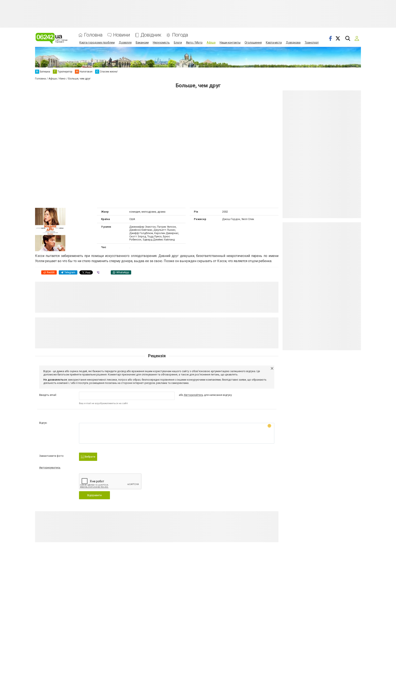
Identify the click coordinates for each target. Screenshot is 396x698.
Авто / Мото (194, 42)
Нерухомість (161, 42)
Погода (180, 35)
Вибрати (89, 456)
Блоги (178, 42)
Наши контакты (230, 42)
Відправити (94, 495)
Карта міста (274, 42)
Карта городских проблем (97, 42)
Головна (93, 35)
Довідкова (293, 42)
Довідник (151, 35)
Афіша (211, 42)
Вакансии (142, 42)
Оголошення (253, 42)
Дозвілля (125, 42)
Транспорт (312, 42)
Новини (121, 35)
